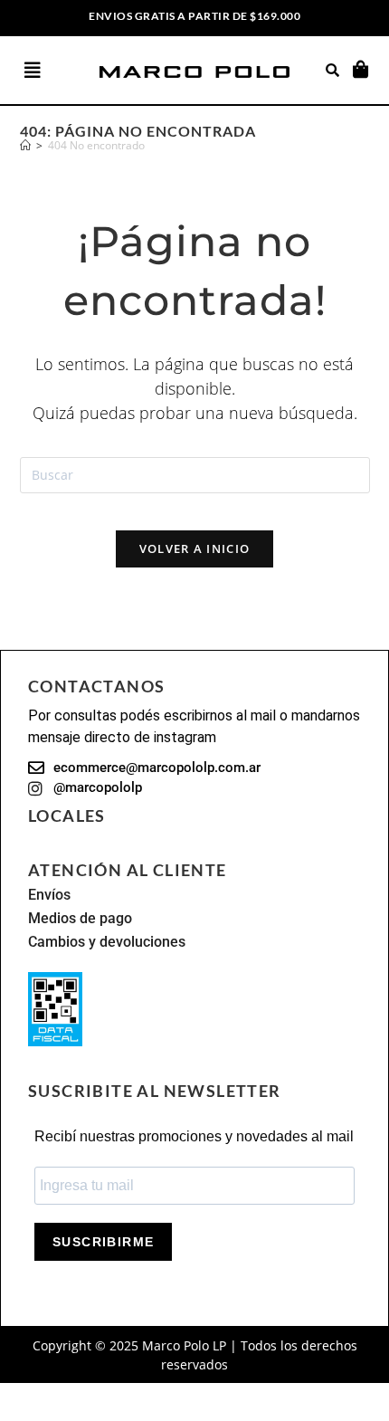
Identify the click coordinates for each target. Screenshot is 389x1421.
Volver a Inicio (195, 548)
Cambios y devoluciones (106, 941)
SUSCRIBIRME (103, 1242)
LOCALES (67, 815)
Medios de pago (80, 918)
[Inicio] (25, 145)
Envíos (49, 894)
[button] (50, 70)
